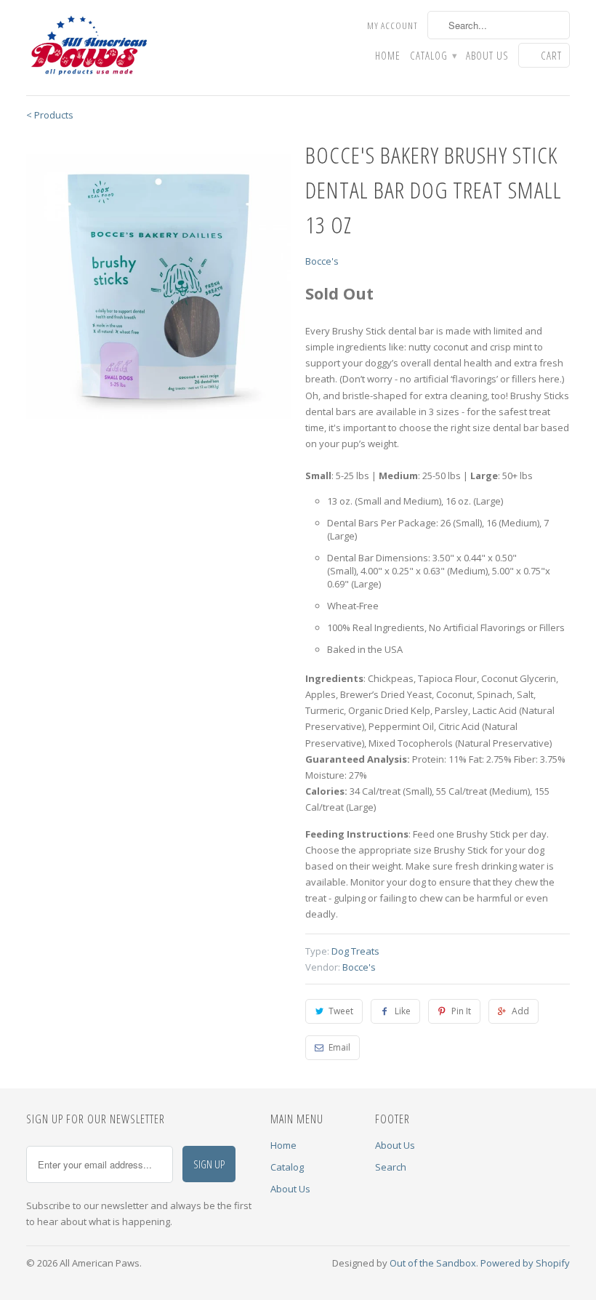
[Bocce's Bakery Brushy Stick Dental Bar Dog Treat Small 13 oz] (158, 286)
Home (387, 56)
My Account (392, 25)
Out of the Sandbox (433, 1262)
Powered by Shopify (525, 1262)
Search (390, 1166)
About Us (487, 56)
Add (520, 1011)
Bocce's (322, 261)
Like (403, 1011)
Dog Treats (355, 951)
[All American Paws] (88, 47)
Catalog (433, 56)
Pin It (461, 1011)
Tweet (341, 1011)
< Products (49, 114)
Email (339, 1047)
